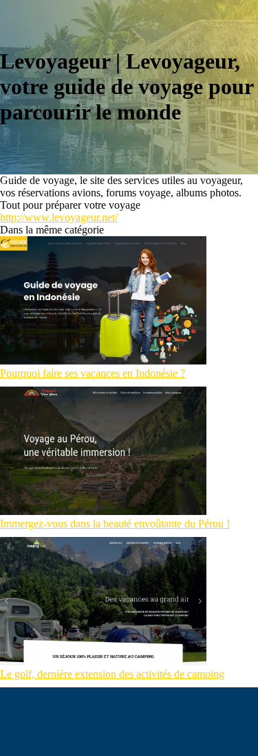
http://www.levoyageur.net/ (59, 217)
